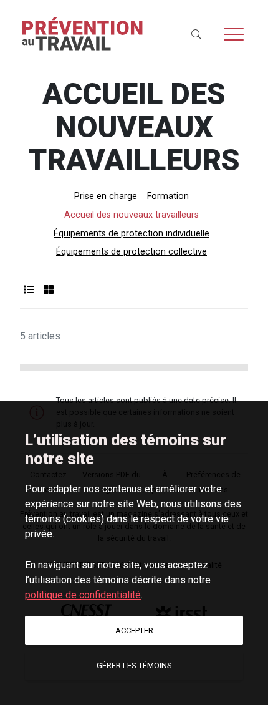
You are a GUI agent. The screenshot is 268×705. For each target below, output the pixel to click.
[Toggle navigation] (233, 34)
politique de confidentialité (83, 595)
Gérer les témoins (134, 665)
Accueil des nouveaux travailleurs (131, 215)
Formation (168, 196)
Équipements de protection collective (131, 251)
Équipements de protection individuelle (131, 233)
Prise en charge (105, 196)
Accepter (134, 630)
